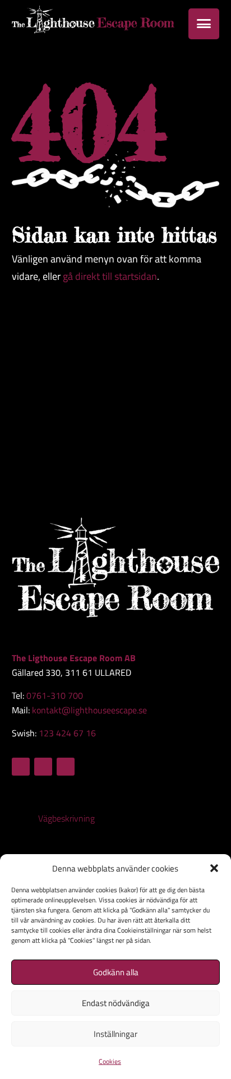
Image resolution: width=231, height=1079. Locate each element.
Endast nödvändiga (116, 1003)
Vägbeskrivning (66, 818)
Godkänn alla (115, 972)
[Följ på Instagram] (43, 767)
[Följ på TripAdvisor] (66, 767)
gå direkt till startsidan (110, 276)
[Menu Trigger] (203, 23)
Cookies (110, 1061)
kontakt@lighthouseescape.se (89, 710)
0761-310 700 (54, 695)
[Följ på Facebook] (21, 767)
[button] (214, 868)
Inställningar (115, 1033)
